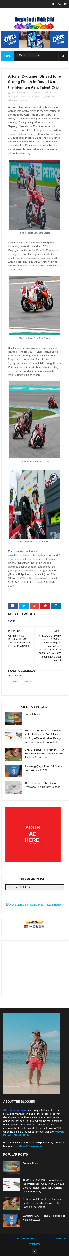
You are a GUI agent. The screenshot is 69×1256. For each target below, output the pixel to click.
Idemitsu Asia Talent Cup (32, 96)
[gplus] (59, 4)
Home (7, 56)
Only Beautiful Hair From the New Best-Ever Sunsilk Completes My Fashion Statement (44, 753)
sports (24, 100)
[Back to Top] (34, 1251)
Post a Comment (22, 681)
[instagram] (65, 4)
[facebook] (48, 4)
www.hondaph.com (19, 555)
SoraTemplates (26, 1239)
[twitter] (53, 4)
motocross (51, 96)
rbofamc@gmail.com (29, 1145)
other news (14, 100)
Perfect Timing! (33, 713)
